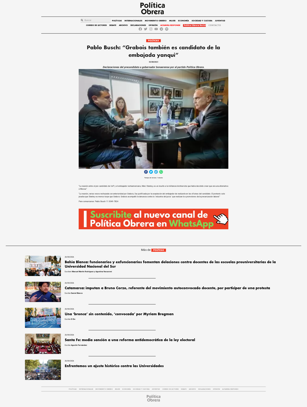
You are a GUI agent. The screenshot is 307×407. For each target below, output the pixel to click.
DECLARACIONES (138, 25)
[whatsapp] (161, 172)
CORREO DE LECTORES (96, 25)
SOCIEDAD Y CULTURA (202, 21)
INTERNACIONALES (133, 21)
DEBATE (112, 25)
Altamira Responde (230, 389)
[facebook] (146, 172)
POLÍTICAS (117, 21)
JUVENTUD (220, 21)
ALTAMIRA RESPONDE (170, 25)
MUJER (172, 21)
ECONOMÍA (183, 21)
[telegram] (156, 172)
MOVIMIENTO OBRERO (156, 21)
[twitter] (151, 172)
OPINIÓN (153, 25)
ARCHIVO (123, 25)
